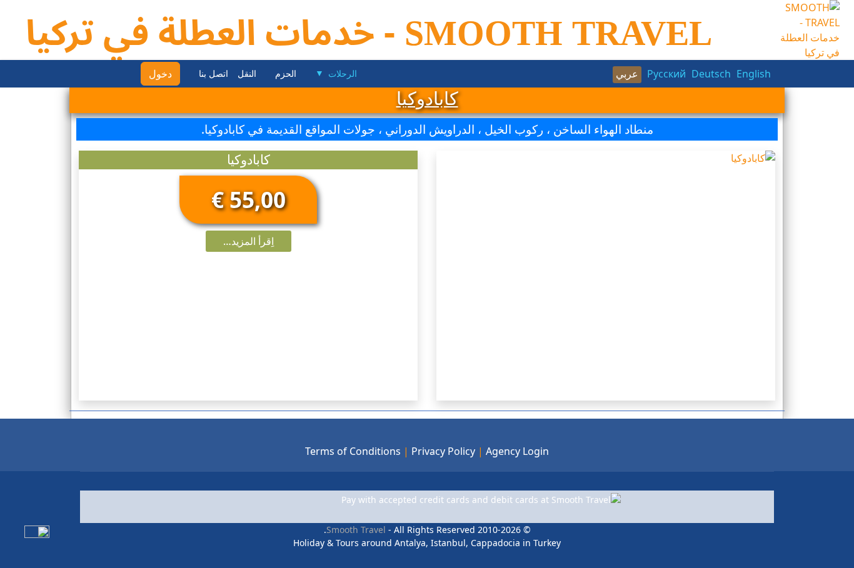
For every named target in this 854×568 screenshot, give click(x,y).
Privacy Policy (443, 451)
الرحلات (342, 74)
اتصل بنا (213, 74)
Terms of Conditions (353, 451)
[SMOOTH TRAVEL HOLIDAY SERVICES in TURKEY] (805, 29)
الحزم (285, 74)
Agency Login (517, 451)
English (753, 74)
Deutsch (711, 74)
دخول (160, 74)
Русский (666, 74)
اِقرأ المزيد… (248, 241)
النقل (247, 74)
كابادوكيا (248, 159)
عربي (627, 74)
